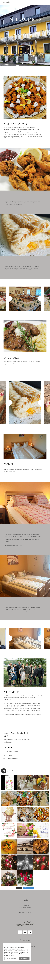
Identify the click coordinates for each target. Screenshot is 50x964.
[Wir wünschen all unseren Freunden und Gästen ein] (9, 814)
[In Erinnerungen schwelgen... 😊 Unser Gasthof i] (25, 846)
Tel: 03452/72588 (25, 905)
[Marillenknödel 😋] (9, 798)
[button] (9, 299)
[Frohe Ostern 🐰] (9, 782)
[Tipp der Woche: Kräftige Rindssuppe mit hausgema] (9, 846)
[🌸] (25, 830)
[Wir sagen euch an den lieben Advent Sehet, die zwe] (41, 862)
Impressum (21, 912)
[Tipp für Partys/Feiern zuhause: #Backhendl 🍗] (41, 814)
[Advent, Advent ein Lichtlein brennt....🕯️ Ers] (25, 878)
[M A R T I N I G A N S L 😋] (41, 782)
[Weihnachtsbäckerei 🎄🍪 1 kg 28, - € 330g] (25, 814)
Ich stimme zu (24, 958)
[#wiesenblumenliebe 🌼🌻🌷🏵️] (41, 798)
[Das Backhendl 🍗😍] (41, 846)
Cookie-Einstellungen (11, 958)
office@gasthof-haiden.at (25, 907)
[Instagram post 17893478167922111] (41, 830)
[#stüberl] (25, 782)
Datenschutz (11, 955)
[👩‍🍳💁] (9, 830)
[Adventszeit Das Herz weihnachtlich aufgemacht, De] (25, 862)
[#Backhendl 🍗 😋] (25, 798)
